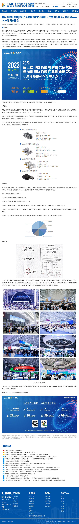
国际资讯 (14, 11)
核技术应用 (72, 6)
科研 (62, 498)
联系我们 (15, 506)
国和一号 (72, 24)
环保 (62, 501)
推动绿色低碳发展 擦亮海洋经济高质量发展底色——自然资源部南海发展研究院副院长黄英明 (27, 463)
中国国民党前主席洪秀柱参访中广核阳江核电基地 (17, 461)
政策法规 (23, 11)
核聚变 (63, 6)
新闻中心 (15, 498)
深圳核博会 (45, 6)
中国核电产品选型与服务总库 (37, 516)
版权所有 (10, 521)
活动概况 (15, 496)
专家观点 (41, 11)
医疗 (62, 496)
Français (69, 4)
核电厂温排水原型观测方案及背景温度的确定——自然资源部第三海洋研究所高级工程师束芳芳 (28, 454)
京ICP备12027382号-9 (72, 521)
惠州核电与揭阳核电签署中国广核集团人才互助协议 (17, 465)
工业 (62, 503)
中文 (68, 2)
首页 (37, 6)
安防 (62, 511)
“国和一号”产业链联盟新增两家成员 (13, 450)
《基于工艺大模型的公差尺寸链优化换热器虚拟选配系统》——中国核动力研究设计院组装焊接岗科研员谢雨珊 (31, 469)
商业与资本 (48, 506)
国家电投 (66, 24)
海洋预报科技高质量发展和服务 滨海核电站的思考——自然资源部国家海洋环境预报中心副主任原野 (29, 459)
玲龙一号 (42, 24)
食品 (62, 506)
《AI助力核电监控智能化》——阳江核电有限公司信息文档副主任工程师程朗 (23, 471)
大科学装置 (48, 501)
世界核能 (55, 6)
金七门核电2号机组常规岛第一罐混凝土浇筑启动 (16, 476)
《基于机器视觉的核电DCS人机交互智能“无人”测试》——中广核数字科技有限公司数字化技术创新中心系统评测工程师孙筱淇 (35, 480)
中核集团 (54, 24)
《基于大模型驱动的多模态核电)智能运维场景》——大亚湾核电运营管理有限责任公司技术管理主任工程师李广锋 (32, 467)
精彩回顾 (15, 503)
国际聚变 (47, 498)
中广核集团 (60, 24)
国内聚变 (47, 496)
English (72, 2)
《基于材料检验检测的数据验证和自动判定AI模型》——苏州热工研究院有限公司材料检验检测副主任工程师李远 (32, 478)
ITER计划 (47, 503)
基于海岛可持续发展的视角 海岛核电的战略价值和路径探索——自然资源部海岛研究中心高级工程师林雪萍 (30, 456)
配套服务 (15, 501)
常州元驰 (23, 24)
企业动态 (32, 11)
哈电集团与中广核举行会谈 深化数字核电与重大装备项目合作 (20, 474)
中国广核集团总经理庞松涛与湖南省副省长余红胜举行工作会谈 (20, 452)
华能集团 (48, 24)
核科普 (57, 11)
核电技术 (65, 11)
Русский (75, 4)
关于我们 (4, 521)
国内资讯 (4, 11)
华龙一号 (36, 24)
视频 (49, 11)
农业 (62, 508)
